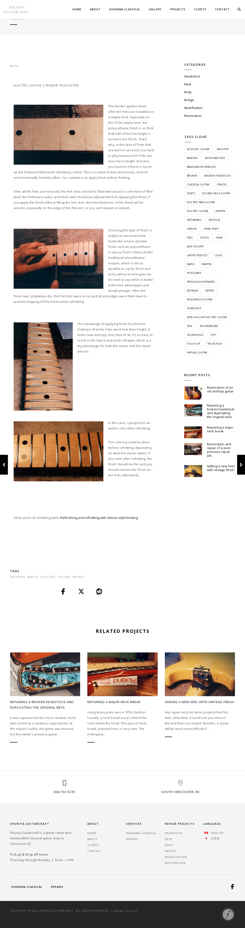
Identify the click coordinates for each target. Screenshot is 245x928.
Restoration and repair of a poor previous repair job (219, 449)
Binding (192, 158)
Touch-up (193, 343)
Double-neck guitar (216, 193)
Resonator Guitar (199, 299)
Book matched (215, 158)
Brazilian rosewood (201, 166)
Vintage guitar (197, 352)
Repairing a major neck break (220, 429)
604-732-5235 (64, 792)
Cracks (222, 184)
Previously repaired (201, 281)
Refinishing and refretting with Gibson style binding (99, 518)
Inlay (219, 237)
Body (188, 92)
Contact (222, 9)
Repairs (132, 839)
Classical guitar (198, 184)
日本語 (215, 838)
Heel (190, 237)
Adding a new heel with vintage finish (221, 468)
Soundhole (195, 334)
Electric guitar (55, 577)
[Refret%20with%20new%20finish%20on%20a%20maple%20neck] (63, 592)
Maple (33, 577)
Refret (79, 577)
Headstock (192, 76)
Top (213, 334)
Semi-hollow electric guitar (207, 317)
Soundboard (209, 326)
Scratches (194, 308)
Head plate (211, 228)
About (95, 9)
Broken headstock (217, 175)
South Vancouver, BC (180, 792)
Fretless (214, 220)
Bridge (189, 100)
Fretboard (194, 220)
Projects (177, 9)
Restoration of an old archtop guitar (220, 389)
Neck (14, 66)
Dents (191, 193)
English (217, 833)
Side (190, 326)
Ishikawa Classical (124, 9)
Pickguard (194, 273)
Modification (193, 108)
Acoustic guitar (198, 149)
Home (76, 9)
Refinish (17, 577)
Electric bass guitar (201, 202)
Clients (200, 9)
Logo (218, 255)
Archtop (223, 149)
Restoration (193, 116)
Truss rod (214, 343)
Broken (192, 175)
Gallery (155, 9)
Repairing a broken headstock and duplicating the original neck (220, 411)
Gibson (192, 228)
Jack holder (195, 246)
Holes (204, 237)
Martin (207, 264)
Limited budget (197, 255)
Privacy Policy (125, 910)
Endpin (220, 211)
